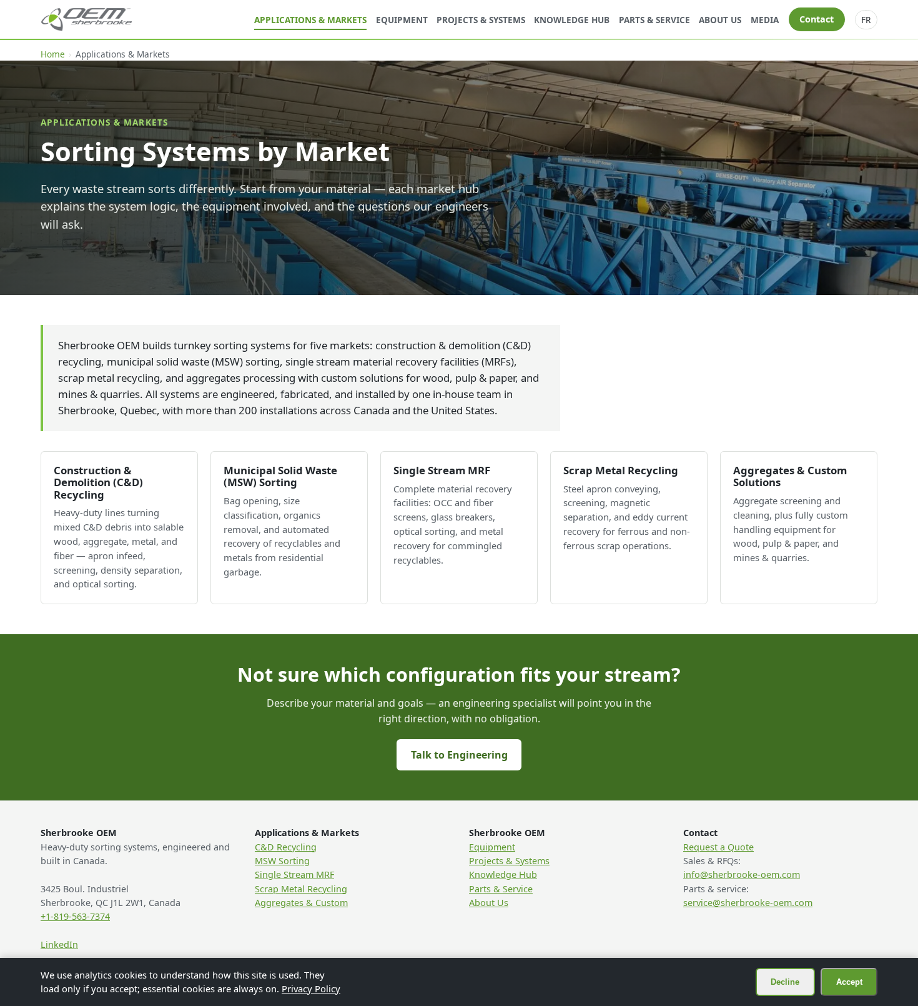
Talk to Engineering (459, 755)
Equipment (402, 20)
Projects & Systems (481, 20)
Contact (816, 19)
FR (866, 20)
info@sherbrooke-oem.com (741, 874)
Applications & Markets (310, 20)
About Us (720, 20)
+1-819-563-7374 (75, 916)
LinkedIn (59, 944)
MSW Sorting (282, 861)
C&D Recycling (286, 847)
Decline (785, 982)
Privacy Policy (311, 988)
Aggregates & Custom (301, 903)
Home (53, 54)
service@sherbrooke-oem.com (747, 903)
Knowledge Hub (572, 20)
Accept (849, 982)
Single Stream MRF (294, 874)
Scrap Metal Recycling (301, 889)
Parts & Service (654, 20)
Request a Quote (718, 847)
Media (765, 20)
